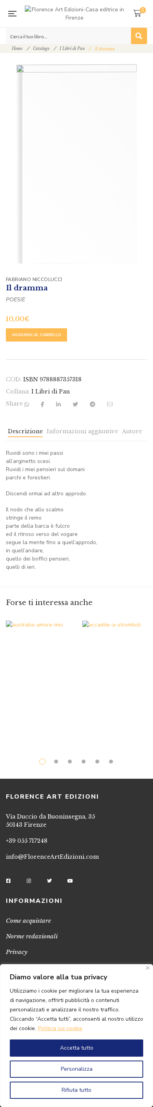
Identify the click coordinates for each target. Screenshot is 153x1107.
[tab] (25, 433)
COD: (14, 379)
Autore (132, 431)
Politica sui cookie (60, 1028)
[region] (76, 1035)
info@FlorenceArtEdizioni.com (52, 856)
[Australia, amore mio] (38, 677)
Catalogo (41, 48)
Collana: (18, 391)
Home (17, 48)
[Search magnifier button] (139, 36)
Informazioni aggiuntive (82, 431)
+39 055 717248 (26, 840)
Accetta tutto (76, 1048)
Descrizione (25, 431)
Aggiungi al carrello (36, 335)
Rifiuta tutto (76, 1090)
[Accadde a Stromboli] (114, 677)
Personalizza (77, 1069)
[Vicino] (147, 968)
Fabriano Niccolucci (34, 279)
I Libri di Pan (72, 48)
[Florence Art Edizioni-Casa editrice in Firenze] (74, 14)
